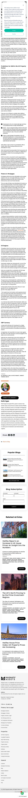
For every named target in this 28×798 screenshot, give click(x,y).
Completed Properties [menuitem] (5, 737)
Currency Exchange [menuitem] (5, 725)
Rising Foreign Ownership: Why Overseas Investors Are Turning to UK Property (15, 460)
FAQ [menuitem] (2, 782)
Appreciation (6, 560)
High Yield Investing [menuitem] (5, 739)
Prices (23, 558)
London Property (7, 608)
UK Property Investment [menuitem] (6, 777)
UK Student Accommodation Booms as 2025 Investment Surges (15, 475)
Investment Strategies (17, 560)
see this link (20, 230)
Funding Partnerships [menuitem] (5, 756)
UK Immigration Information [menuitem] (6, 720)
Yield (15, 561)
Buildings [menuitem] (3, 749)
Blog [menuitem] (2, 768)
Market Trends (6, 559)
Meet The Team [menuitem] (4, 775)
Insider (4, 657)
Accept (14, 30)
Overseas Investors (8, 561)
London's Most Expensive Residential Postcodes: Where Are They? (15, 465)
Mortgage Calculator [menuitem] (5, 710)
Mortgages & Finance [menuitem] (5, 713)
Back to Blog (6, 441)
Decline (14, 34)
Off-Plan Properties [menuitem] (5, 734)
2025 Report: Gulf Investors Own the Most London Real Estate (15, 471)
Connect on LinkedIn (10, 397)
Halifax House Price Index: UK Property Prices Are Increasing (13, 645)
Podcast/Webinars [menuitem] (4, 770)
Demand (20, 559)
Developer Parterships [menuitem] (5, 765)
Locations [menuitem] (3, 763)
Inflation (14, 559)
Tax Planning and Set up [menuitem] (6, 718)
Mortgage (14, 660)
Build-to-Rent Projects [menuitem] (5, 751)
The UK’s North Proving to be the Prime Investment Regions (13, 595)
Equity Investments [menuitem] (5, 753)
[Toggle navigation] (25, 2)
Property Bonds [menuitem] (4, 744)
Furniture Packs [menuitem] (4, 727)
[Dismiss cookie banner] (23, 5)
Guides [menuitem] (2, 773)
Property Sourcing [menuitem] (4, 741)
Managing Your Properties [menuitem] (6, 722)
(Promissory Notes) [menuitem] (5, 746)
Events (13, 610)
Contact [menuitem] (2, 780)
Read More (21, 568)
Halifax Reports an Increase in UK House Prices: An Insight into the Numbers (13, 544)
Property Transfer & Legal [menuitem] (6, 715)
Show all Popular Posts (14, 480)
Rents (7, 376)
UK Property (4, 375)
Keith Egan (5, 401)
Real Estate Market (13, 375)
